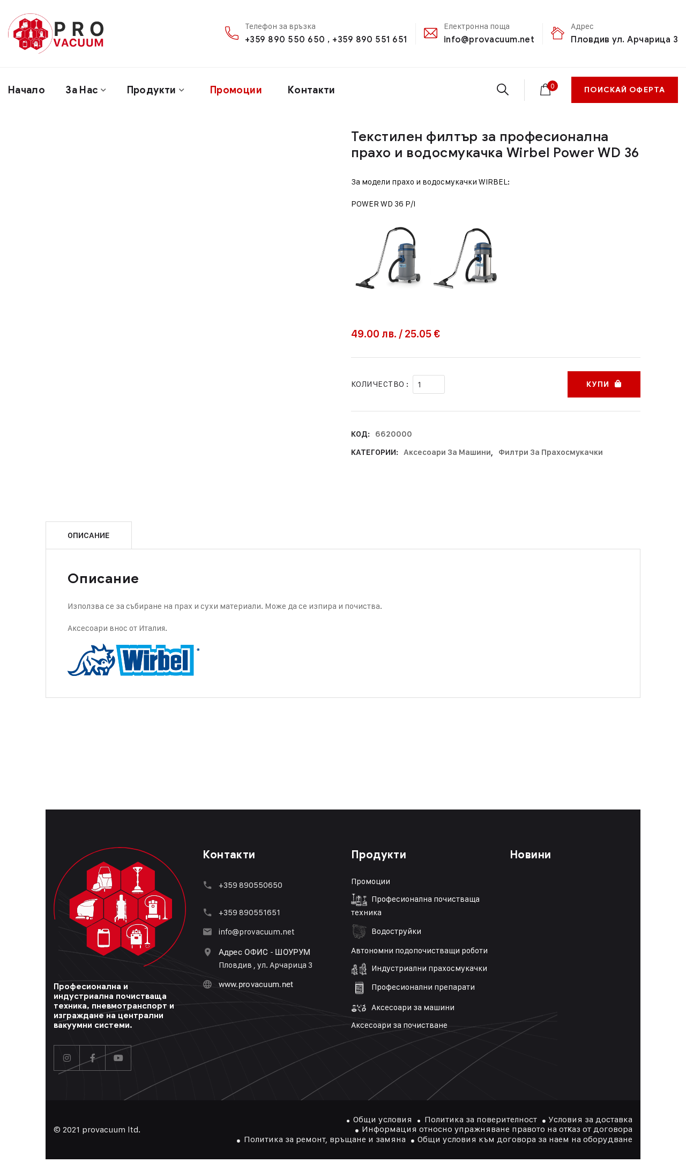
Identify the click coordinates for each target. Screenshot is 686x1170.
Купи (597, 384)
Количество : (379, 384)
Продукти (151, 90)
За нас (81, 90)
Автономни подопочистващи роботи (419, 950)
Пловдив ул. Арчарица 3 (624, 39)
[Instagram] (67, 1058)
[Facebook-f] (93, 1058)
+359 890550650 (250, 885)
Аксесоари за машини (447, 452)
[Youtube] (118, 1058)
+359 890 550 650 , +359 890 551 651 (326, 39)
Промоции (370, 881)
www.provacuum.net (256, 984)
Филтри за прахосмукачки (550, 452)
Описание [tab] (89, 535)
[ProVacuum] (56, 33)
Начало (26, 90)
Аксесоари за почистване (399, 1025)
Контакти (311, 90)
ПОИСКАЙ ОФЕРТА (624, 89)
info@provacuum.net (489, 39)
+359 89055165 (248, 912)
